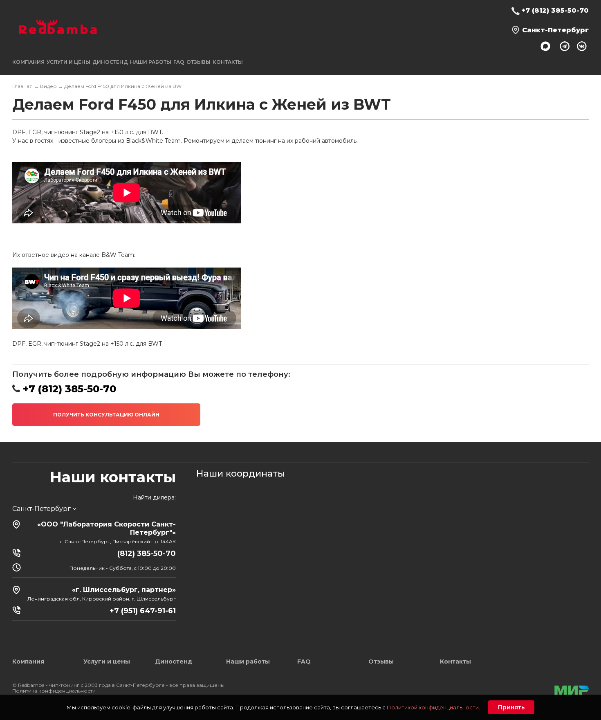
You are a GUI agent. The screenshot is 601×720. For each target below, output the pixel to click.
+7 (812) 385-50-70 (555, 10)
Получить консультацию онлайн (106, 415)
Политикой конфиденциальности (433, 707)
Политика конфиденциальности (54, 691)
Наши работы (150, 62)
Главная (22, 86)
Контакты (228, 62)
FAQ (178, 62)
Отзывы (198, 62)
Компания (28, 661)
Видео (48, 86)
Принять (511, 707)
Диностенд (110, 62)
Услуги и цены (106, 661)
